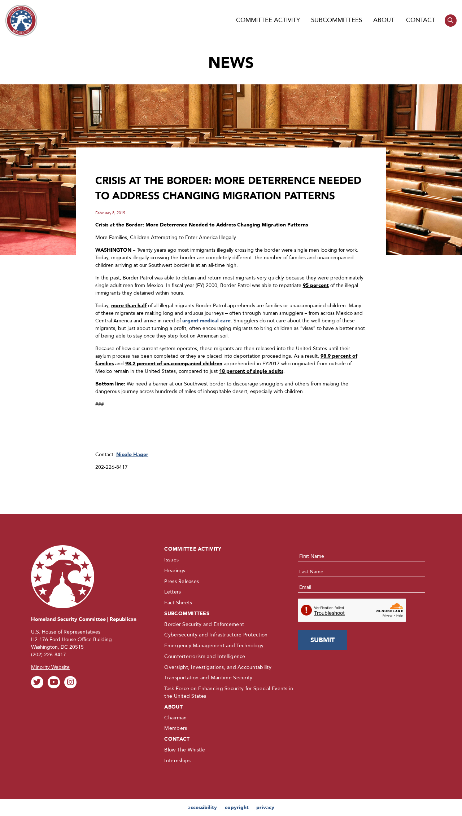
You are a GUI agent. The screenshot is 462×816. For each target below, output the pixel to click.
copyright (237, 807)
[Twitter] (37, 682)
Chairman (175, 717)
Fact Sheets (178, 602)
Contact (420, 20)
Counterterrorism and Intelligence (204, 656)
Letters (172, 591)
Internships (177, 760)
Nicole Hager (132, 454)
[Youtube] (54, 682)
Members (175, 728)
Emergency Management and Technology (213, 645)
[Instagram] (70, 682)
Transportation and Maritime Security (208, 677)
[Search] (451, 20)
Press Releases (181, 581)
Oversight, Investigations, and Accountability (217, 667)
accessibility (202, 807)
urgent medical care (206, 320)
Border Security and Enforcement (204, 624)
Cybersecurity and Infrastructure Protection (215, 634)
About (384, 20)
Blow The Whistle (184, 749)
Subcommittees (336, 20)
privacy (265, 807)
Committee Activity (268, 20)
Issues (171, 559)
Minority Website (50, 667)
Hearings (174, 570)
